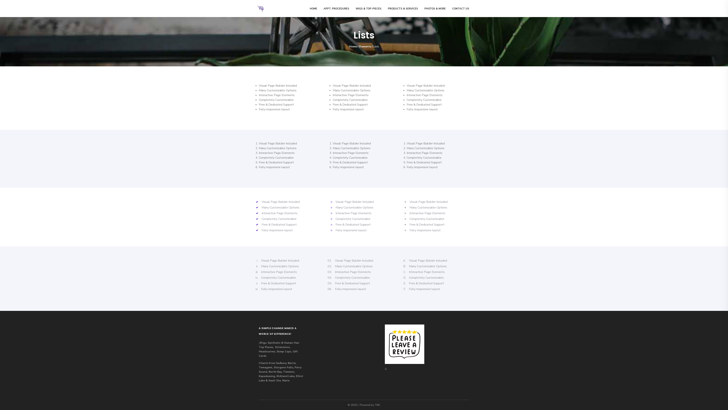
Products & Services (403, 8)
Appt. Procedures (336, 8)
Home (313, 8)
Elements (365, 46)
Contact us (460, 8)
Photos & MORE (435, 8)
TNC (377, 405)
